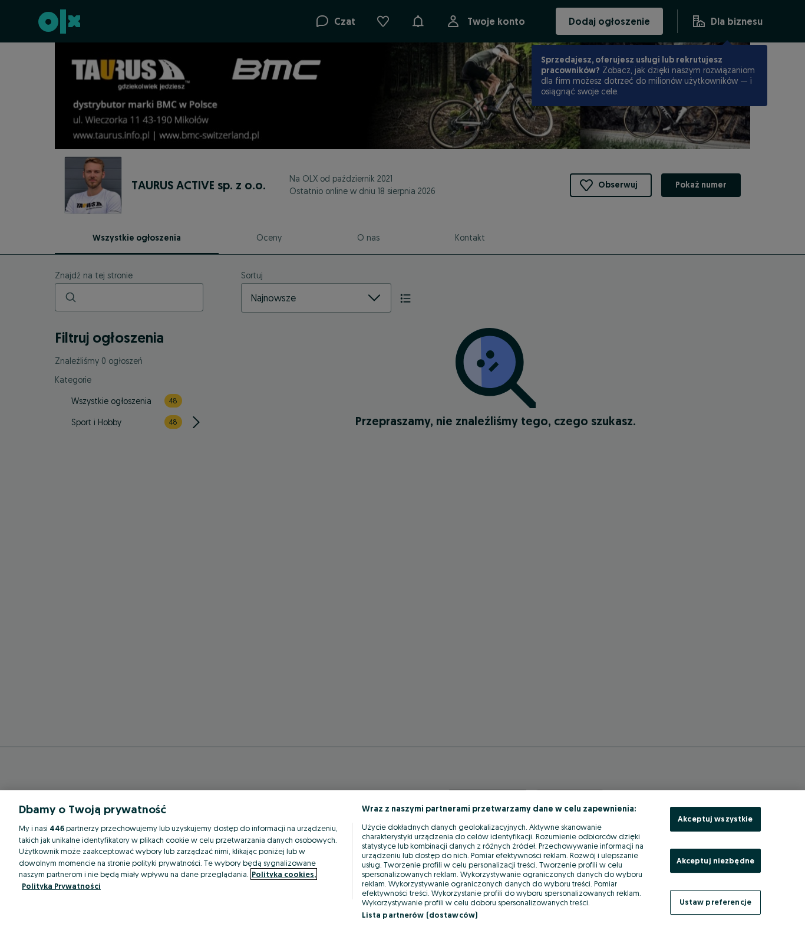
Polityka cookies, (284, 874)
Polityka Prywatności (61, 886)
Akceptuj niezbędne (715, 860)
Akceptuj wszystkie (715, 818)
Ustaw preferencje (715, 901)
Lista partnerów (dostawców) (420, 914)
